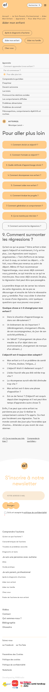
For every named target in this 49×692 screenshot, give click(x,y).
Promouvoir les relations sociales (15, 95)
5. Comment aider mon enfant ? (24, 185)
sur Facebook (8, 645)
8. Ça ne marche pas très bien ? (24, 216)
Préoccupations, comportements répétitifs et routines (21, 112)
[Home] (5, 5)
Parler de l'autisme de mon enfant (15, 597)
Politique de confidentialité (13, 665)
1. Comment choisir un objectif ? (24, 145)
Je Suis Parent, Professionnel (25, 16)
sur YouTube (21, 645)
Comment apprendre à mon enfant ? (19, 66)
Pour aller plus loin (14, 74)
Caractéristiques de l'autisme (14, 542)
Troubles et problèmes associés (14, 547)
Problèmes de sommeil (11, 107)
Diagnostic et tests (10, 552)
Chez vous (9, 48)
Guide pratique (8, 567)
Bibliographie (8, 623)
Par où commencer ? (12, 70)
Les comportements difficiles (14, 99)
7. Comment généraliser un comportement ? (24, 206)
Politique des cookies (11, 660)
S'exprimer (6, 83)
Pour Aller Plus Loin (37, 19)
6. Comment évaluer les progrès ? (24, 196)
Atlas (4, 562)
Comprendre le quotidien (12, 79)
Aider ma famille (34, 40)
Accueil (5, 16)
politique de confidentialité (35, 513)
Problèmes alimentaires (12, 103)
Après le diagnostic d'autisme (17, 33)
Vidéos (5, 609)
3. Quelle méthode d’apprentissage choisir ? (24, 165)
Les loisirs (6, 91)
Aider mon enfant (12, 40)
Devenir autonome (10, 87)
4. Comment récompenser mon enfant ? (24, 175)
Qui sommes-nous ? (12, 618)
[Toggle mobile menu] (45, 5)
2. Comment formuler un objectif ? (24, 155)
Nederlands (7, 670)
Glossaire (7, 627)
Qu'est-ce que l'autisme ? (12, 537)
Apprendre (20, 19)
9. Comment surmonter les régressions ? (24, 226)
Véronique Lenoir (15, 125)
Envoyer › (11, 505)
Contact (6, 614)
